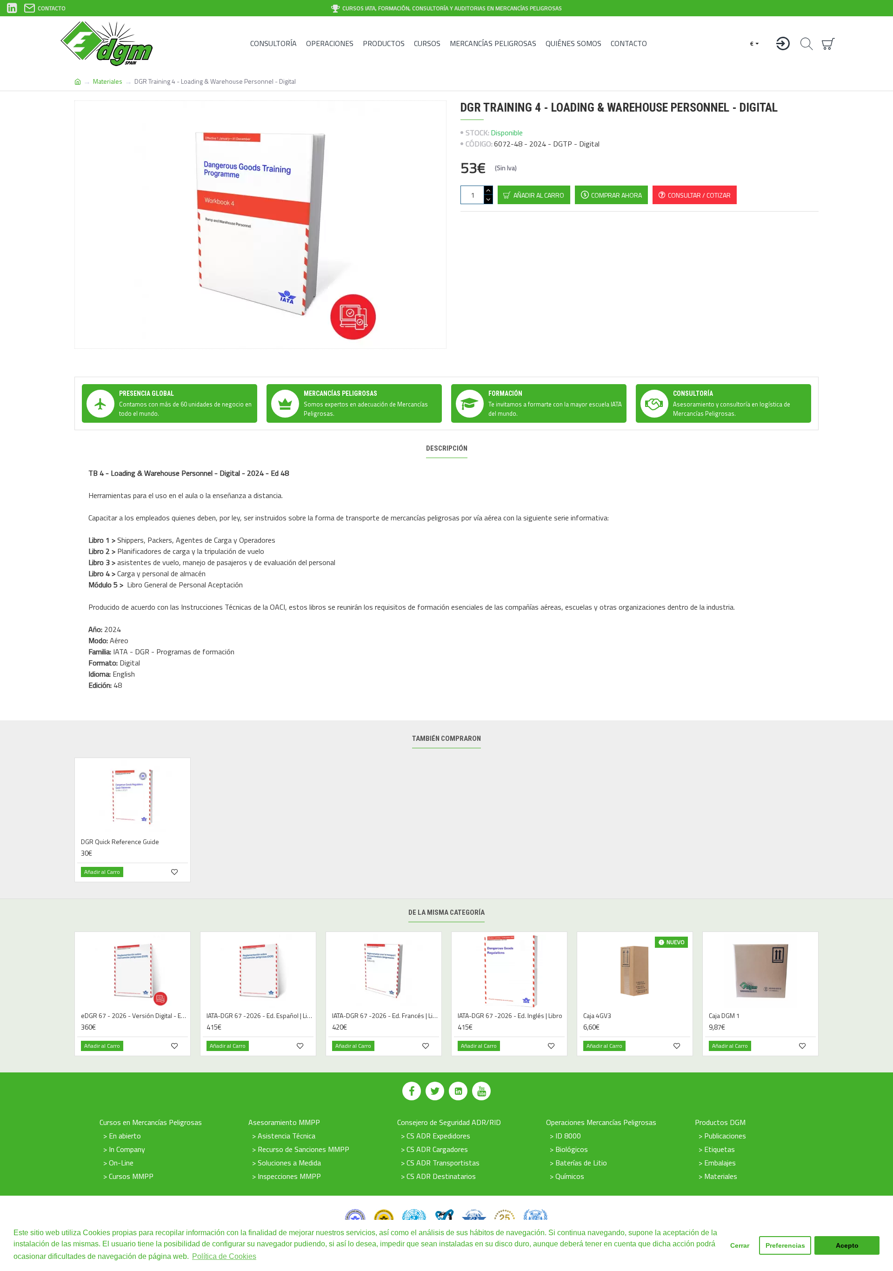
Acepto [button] (847, 1245)
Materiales (107, 81)
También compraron (446, 738)
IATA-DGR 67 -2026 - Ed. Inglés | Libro (510, 1015)
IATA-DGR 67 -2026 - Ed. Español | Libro (260, 1015)
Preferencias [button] (785, 1245)
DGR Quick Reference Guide (120, 842)
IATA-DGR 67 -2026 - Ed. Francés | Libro (385, 1015)
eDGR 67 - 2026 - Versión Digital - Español (134, 1015)
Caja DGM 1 (724, 1015)
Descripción (446, 448)
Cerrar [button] (739, 1245)
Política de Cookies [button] (224, 1256)
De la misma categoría (446, 912)
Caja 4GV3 (597, 1015)
